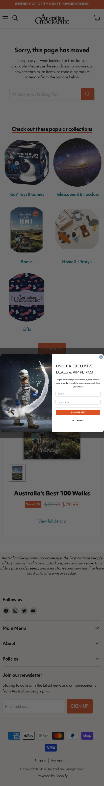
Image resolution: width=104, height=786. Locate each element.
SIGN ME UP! (78, 412)
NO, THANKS (78, 420)
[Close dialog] (101, 357)
